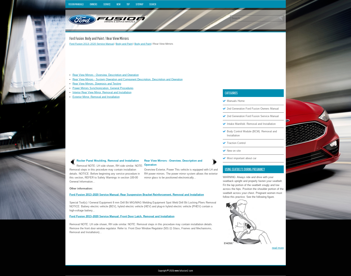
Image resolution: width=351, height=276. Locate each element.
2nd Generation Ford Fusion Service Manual (253, 116)
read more (278, 247)
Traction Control (236, 143)
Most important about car (241, 158)
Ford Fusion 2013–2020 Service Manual (91, 43)
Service (106, 4)
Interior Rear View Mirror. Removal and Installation (102, 92)
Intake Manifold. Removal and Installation (251, 123)
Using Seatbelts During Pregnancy (245, 169)
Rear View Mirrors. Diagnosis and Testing (97, 83)
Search (152, 4)
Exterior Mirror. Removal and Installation (96, 96)
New (118, 4)
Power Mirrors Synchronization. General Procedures (103, 88)
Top (128, 4)
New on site (234, 150)
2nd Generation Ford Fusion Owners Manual (253, 108)
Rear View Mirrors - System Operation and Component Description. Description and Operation (128, 79)
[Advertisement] (143, 59)
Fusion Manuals (76, 4)
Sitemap (139, 4)
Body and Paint (124, 43)
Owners (93, 4)
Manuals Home (236, 100)
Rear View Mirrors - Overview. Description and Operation (106, 74)
